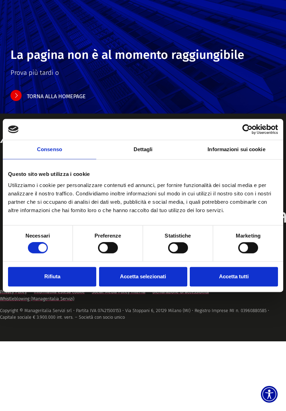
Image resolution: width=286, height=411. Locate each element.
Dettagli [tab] (143, 149)
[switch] (108, 248)
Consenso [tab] (49, 149)
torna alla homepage (56, 96)
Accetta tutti (234, 276)
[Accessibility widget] (269, 394)
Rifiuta (52, 276)
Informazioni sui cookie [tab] (236, 149)
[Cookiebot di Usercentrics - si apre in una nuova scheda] (247, 129)
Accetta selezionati (143, 276)
